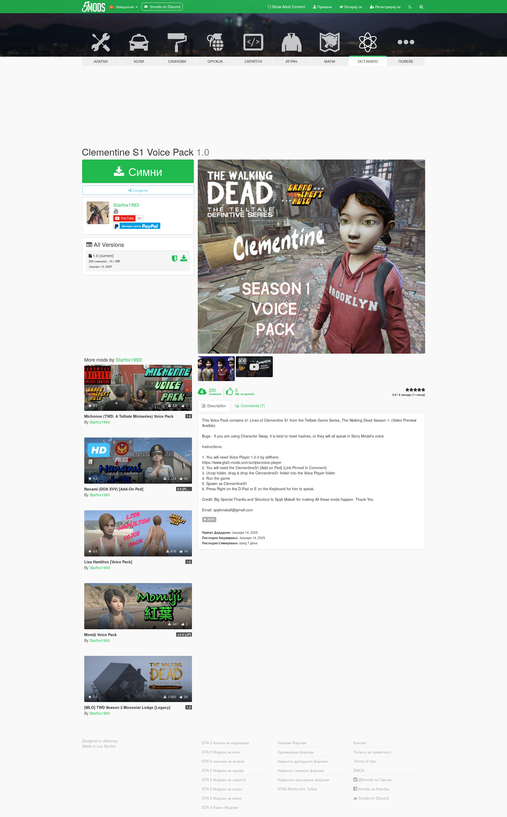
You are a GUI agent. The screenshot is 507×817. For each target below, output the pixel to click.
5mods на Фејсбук (373, 788)
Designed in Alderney (100, 740)
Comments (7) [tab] (252, 405)
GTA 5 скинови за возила (223, 761)
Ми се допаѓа (244, 394)
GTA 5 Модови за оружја (223, 770)
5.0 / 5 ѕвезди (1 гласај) (408, 394)
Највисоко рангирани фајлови (303, 779)
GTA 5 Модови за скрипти (224, 779)
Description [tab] (215, 405)
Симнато (215, 394)
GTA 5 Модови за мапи (221, 798)
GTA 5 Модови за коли (221, 751)
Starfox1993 (126, 204)
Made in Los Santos (98, 746)
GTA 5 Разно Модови (220, 807)
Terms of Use (364, 761)
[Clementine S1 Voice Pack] (311, 257)
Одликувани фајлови (296, 751)
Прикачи (324, 6)
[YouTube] (115, 210)
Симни (143, 171)
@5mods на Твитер (374, 779)
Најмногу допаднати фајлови (303, 761)
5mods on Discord (373, 798)
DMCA (358, 770)
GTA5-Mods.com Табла (297, 788)
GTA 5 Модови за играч (222, 788)
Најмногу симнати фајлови (301, 770)
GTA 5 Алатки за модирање (225, 742)
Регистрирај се (387, 6)
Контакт (360, 742)
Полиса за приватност (372, 751)
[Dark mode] (410, 6)
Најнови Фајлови (292, 742)
